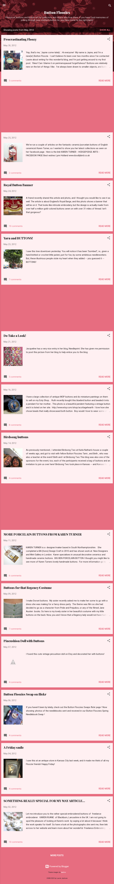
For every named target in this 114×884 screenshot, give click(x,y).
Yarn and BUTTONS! (18, 238)
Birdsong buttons (16, 437)
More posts (57, 855)
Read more (104, 80)
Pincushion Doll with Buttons (24, 641)
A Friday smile (14, 747)
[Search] (110, 6)
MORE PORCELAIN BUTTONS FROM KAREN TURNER (42, 534)
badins (63, 872)
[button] (108, 39)
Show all (105, 30)
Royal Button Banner (18, 185)
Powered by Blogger (59, 866)
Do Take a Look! (15, 336)
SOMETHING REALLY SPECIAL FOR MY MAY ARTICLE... (44, 801)
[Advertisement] (57, 109)
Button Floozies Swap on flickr (25, 694)
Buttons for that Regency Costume (28, 588)
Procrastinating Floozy (20, 39)
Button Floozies (57, 12)
